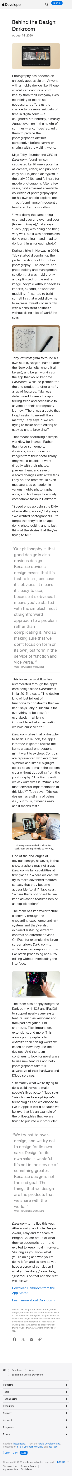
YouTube (53, 1446)
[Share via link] (39, 1339)
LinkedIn (28, 1446)
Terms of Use (10, 1466)
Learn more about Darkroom (32, 1300)
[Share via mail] (31, 1339)
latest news (19, 1443)
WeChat (38, 1446)
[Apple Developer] (12, 4)
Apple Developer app (49, 1443)
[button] (46, 4)
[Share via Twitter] (23, 1339)
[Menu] (67, 4)
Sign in (56, 3)
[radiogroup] (15, 1453)
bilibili (19, 1446)
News (31, 1370)
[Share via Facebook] (14, 1339)
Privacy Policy (28, 1466)
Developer (17, 1370)
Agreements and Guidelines (17, 1469)
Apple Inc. (28, 1462)
